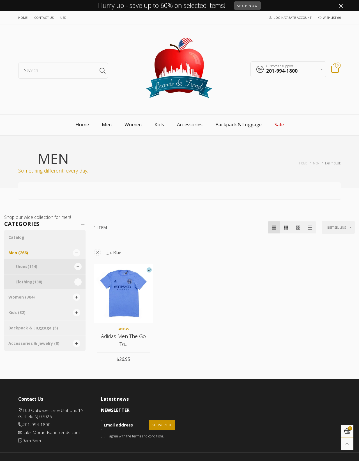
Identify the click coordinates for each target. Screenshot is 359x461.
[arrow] (77, 252)
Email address (118, 425)
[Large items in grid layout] (286, 227)
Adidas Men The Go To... (123, 340)
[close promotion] (341, 5)
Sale (279, 124)
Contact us (44, 17)
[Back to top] (347, 443)
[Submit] (102, 71)
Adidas (123, 329)
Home (22, 17)
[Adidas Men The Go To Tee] (123, 293)
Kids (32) (17, 312)
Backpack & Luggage (238, 124)
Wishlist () (332, 17)
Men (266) (18, 252)
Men (107, 124)
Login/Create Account (293, 17)
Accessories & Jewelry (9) (33, 343)
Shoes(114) (26, 266)
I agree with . (136, 436)
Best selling (336, 227)
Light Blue (112, 252)
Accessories (189, 124)
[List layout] (310, 227)
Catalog (16, 237)
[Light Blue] (149, 270)
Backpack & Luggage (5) (33, 328)
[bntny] (179, 70)
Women (133, 124)
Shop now (247, 6)
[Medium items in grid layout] (274, 227)
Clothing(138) (28, 282)
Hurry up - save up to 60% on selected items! (161, 6)
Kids (159, 124)
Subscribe (162, 425)
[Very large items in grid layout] (298, 227)
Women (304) (21, 297)
